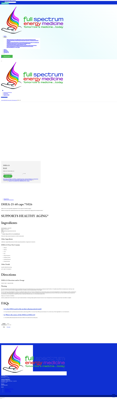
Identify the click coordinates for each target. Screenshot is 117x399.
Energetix (11, 40)
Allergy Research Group (12, 39)
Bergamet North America (23, 39)
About (5, 49)
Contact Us (6, 52)
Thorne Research (23, 46)
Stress (30, 179)
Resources (6, 51)
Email (2, 386)
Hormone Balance (29, 178)
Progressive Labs (22, 44)
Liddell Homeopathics (11, 42)
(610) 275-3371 (7, 56)
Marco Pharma (19, 42)
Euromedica (16, 40)
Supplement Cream (14, 46)
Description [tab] (6, 198)
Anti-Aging (5, 178)
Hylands (23, 40)
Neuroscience (26, 42)
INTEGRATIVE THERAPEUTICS (19, 180)
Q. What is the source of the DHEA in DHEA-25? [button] (19, 315)
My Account (5, 3)
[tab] (40, 309)
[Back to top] (113, 395)
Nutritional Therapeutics (18, 43)
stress (28, 180)
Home (5, 36)
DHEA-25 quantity (7, 173)
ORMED (25, 43)
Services (5, 50)
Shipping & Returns (7, 92)
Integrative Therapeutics (30, 40)
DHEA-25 (10, 180)
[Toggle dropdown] (6, 37)
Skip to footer (13, 0)
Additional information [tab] (9, 199)
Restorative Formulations (23, 45)
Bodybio (30, 39)
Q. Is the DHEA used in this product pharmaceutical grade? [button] (23, 309)
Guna (20, 40)
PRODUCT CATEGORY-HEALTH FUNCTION (19, 179)
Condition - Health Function (18, 178)
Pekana (10, 44)
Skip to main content (4, 0)
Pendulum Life (15, 44)
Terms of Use (6, 95)
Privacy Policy (6, 94)
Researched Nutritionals (12, 45)
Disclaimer (5, 93)
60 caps (8, 327)
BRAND (5, 100)
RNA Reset (31, 45)
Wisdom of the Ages (15, 47)
